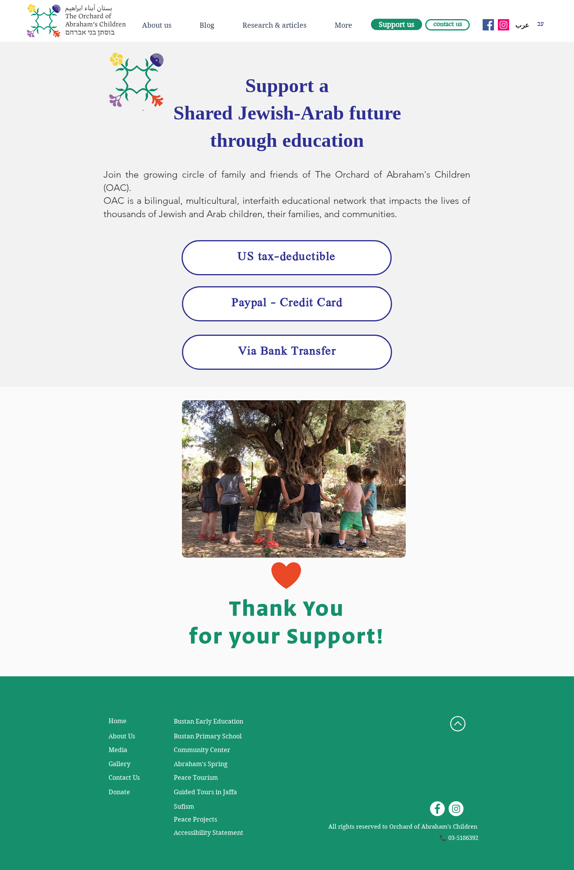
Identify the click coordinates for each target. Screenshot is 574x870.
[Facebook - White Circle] (437, 808)
